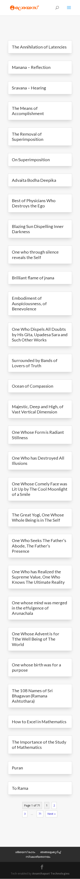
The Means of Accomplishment (28, 111)
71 (40, 814)
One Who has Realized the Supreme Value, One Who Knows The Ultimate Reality (38, 577)
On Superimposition (31, 159)
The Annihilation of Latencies (39, 46)
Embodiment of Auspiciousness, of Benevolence (29, 303)
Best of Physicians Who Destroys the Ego (34, 203)
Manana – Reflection (31, 67)
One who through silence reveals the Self (35, 254)
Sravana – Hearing (29, 87)
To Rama (20, 788)
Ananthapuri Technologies (51, 873)
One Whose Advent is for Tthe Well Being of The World (35, 639)
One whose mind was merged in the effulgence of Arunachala (39, 608)
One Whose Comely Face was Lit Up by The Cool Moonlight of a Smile (39, 489)
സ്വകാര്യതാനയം (38, 856)
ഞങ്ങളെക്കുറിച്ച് (50, 852)
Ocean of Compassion (32, 386)
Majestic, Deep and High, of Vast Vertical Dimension (37, 409)
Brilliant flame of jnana (33, 277)
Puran (17, 767)
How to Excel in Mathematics (39, 721)
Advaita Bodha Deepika (34, 180)
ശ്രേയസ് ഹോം (25, 852)
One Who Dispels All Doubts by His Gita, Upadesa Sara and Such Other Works (40, 334)
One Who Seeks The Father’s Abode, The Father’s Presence (39, 546)
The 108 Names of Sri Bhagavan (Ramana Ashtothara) (32, 696)
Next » (51, 814)
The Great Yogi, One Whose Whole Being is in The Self (38, 517)
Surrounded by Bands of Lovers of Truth (34, 363)
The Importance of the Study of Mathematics (39, 744)
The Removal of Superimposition (27, 136)
